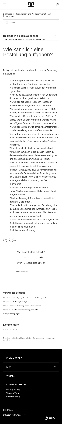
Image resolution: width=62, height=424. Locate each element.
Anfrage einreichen (37, 271)
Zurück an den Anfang (14, 280)
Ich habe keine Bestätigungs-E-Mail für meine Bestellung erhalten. (25, 298)
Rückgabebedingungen (11, 314)
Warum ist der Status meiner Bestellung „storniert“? (20, 310)
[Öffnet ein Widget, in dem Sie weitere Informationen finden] (50, 418)
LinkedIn (14, 240)
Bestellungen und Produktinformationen (33, 14)
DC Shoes (7, 14)
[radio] (23, 257)
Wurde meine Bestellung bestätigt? (15, 302)
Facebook (5, 240)
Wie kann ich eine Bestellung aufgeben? (25, 40)
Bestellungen (9, 16)
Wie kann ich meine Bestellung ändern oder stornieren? (22, 306)
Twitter (9, 240)
